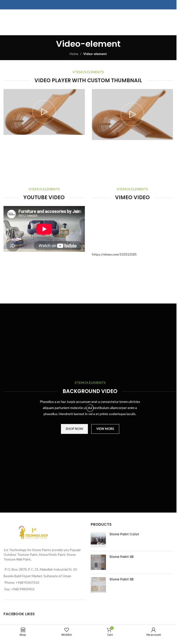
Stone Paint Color (124, 534)
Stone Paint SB (121, 557)
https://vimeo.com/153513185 (114, 254)
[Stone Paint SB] (98, 562)
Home (74, 54)
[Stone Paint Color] (98, 539)
